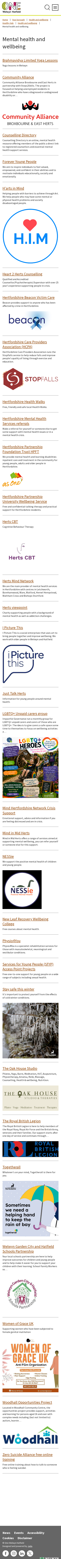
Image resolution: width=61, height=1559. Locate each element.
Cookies (8, 1538)
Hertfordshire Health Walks (24, 401)
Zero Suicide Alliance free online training (28, 1457)
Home (5, 19)
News (6, 1533)
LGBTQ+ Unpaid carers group (25, 713)
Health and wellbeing (38, 19)
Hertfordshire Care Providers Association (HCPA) (25, 344)
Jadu (30, 1546)
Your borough (18, 19)
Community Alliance (18, 77)
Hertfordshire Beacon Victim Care (29, 297)
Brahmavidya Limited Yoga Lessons (30, 60)
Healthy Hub (8, 23)
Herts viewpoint (15, 607)
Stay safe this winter (18, 989)
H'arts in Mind (13, 188)
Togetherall (11, 1167)
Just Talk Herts (14, 693)
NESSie (8, 856)
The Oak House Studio (20, 1068)
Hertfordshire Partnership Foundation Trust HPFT (23, 449)
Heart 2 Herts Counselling (22, 274)
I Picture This (13, 627)
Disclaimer (25, 1538)
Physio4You (11, 940)
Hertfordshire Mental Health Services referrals (24, 421)
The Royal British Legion (22, 1121)
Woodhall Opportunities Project (27, 1402)
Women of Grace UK (18, 1323)
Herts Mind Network (18, 580)
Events (19, 1533)
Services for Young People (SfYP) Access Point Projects (28, 966)
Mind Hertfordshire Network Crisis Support (29, 810)
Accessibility (35, 1533)
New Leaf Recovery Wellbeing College (25, 921)
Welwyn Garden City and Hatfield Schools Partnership (28, 1249)
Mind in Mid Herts (16, 833)
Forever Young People (19, 161)
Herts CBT (10, 521)
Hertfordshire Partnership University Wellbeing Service (25, 499)
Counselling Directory (19, 135)
